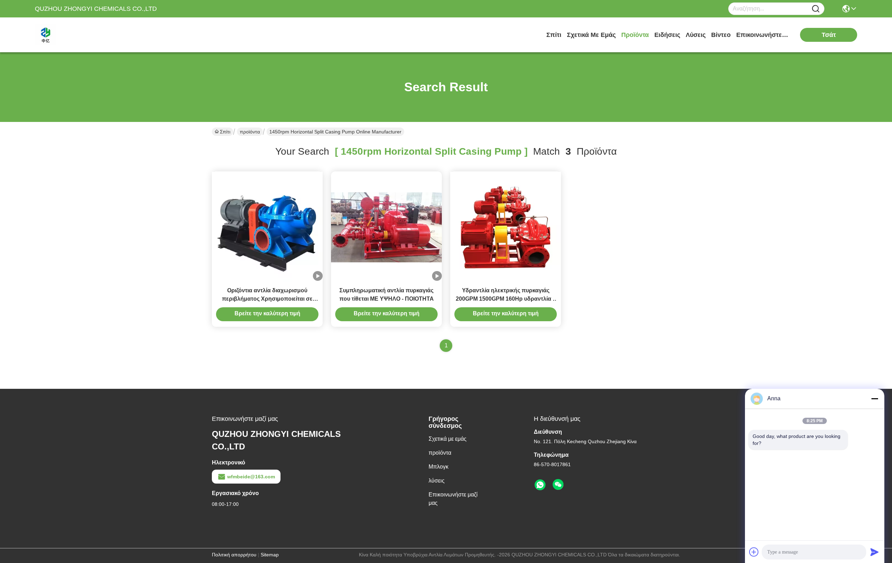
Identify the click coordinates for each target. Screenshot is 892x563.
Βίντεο (721, 34)
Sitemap (270, 554)
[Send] (874, 552)
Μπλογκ (438, 467)
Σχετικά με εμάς (591, 34)
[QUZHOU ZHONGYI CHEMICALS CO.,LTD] (73, 34)
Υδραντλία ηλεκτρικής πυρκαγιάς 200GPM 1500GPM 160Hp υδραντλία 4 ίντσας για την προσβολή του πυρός (506, 298)
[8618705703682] (540, 485)
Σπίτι (553, 34)
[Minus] (874, 398)
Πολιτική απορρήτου (234, 554)
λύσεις (696, 34)
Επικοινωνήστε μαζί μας (762, 34)
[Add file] (754, 552)
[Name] (816, 9)
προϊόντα (635, 34)
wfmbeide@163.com (251, 476)
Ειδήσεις (667, 34)
